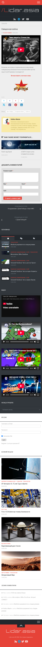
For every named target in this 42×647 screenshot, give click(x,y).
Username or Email (6, 424)
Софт (27, 252)
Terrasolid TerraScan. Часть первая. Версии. (23, 280)
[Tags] (34, 238)
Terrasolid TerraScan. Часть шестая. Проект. (23, 263)
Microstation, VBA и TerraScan (19, 254)
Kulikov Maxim (7, 33)
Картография (5, 572)
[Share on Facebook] (9, 102)
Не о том (4, 509)
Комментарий (8, 171)
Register (3, 443)
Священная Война (19, 111)
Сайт (4, 190)
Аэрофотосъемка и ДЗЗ (8, 481)
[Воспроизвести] (4, 342)
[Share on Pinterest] (15, 102)
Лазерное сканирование (18, 252)
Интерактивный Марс (8, 575)
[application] (21, 306)
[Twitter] (23, 19)
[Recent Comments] (20, 238)
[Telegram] (19, 19)
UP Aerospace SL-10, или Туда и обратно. (14, 484)
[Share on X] (3, 102)
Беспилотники (5, 543)
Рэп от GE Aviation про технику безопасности (15, 512)
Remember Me (8, 436)
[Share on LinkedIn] (21, 102)
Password (4, 430)
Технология (14, 242)
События (4, 23)
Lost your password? (13, 443)
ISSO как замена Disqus (18, 593)
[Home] (14, 19)
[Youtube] (27, 19)
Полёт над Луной (6, 152)
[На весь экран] (38, 342)
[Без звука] (35, 342)
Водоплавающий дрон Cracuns (11, 546)
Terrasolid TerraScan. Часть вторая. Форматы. (24, 271)
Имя (5, 184)
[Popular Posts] (7, 238)
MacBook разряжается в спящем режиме (23, 244)
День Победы (10, 111)
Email (24, 184)
